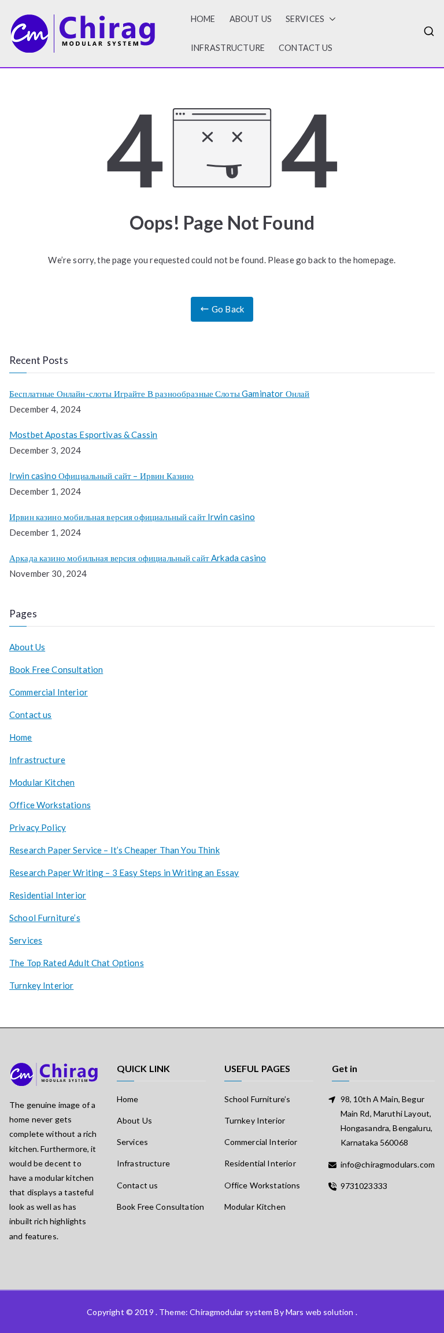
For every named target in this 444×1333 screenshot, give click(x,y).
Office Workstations (50, 805)
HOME (203, 19)
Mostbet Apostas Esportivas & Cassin (83, 434)
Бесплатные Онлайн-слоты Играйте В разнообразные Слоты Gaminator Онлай (159, 393)
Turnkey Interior (41, 985)
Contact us (306, 48)
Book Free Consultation (56, 669)
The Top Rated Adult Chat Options (76, 963)
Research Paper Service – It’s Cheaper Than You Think (114, 850)
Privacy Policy (37, 827)
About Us (251, 19)
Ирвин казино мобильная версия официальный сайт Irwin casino (132, 516)
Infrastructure (228, 48)
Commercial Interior (48, 692)
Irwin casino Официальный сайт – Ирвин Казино (101, 475)
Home (20, 737)
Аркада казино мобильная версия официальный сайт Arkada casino (137, 558)
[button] (330, 19)
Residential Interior (47, 895)
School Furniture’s (44, 917)
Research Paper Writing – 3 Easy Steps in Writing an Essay (124, 872)
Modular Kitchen (42, 782)
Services (305, 19)
